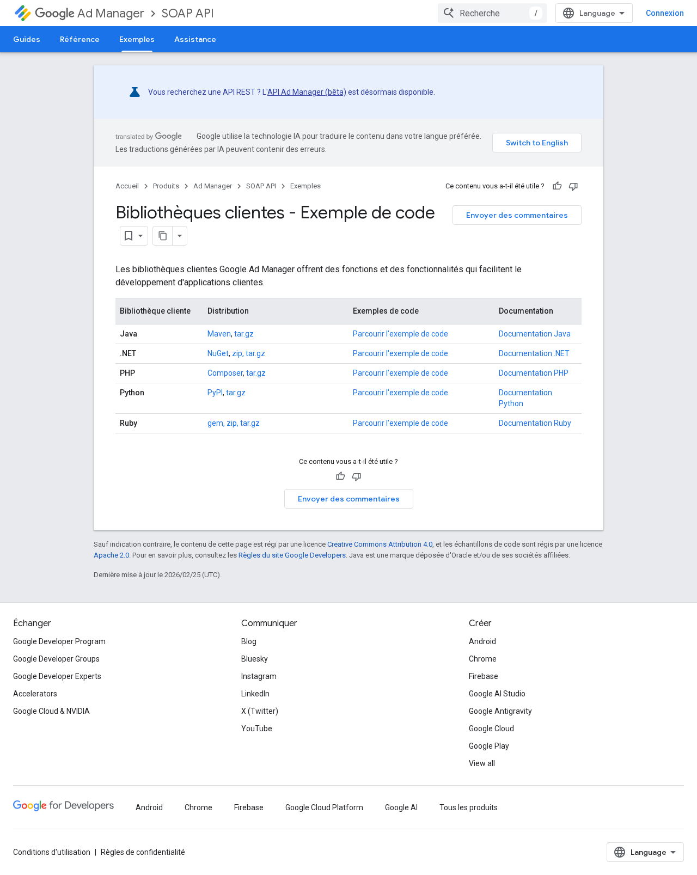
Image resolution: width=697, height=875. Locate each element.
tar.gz (244, 333)
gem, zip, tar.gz (233, 423)
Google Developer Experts (57, 676)
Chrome (483, 658)
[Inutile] (573, 186)
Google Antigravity (500, 711)
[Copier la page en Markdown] (163, 236)
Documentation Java (535, 333)
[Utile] (557, 186)
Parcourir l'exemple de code (400, 333)
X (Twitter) (259, 711)
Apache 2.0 (111, 555)
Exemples (137, 39)
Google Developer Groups (56, 658)
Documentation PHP (533, 373)
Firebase (483, 676)
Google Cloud (491, 728)
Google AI (401, 807)
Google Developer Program (59, 641)
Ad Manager (110, 13)
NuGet (218, 353)
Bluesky (254, 658)
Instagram (259, 676)
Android (482, 641)
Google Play (489, 746)
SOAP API (188, 13)
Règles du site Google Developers (292, 555)
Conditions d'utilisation (51, 852)
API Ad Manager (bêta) (306, 92)
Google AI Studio (497, 693)
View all (482, 763)
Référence (80, 39)
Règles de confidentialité (143, 852)
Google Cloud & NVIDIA (51, 711)
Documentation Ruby (535, 423)
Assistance (195, 39)
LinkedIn (255, 693)
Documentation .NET (534, 353)
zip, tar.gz (248, 353)
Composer (225, 373)
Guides (26, 39)
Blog (248, 641)
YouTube (256, 728)
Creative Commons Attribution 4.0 (379, 544)
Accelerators (35, 693)
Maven (219, 333)
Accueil (127, 186)
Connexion (665, 13)
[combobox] (492, 13)
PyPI (215, 392)
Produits (166, 186)
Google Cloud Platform (324, 807)
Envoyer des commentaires (517, 215)
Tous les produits (468, 807)
